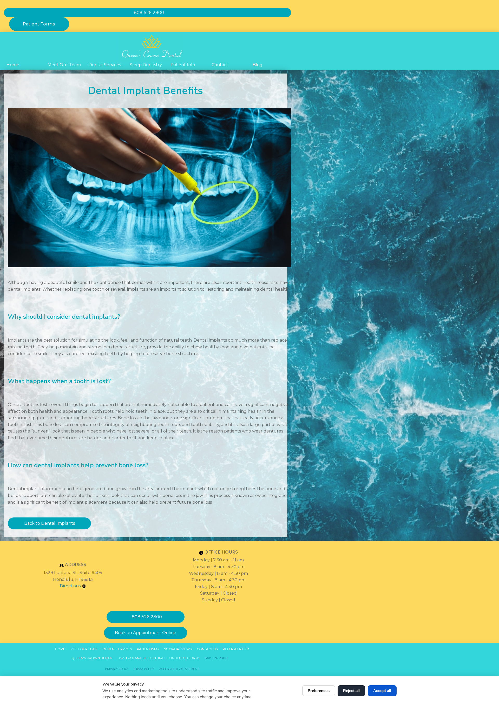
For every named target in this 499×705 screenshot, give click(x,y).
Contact (220, 64)
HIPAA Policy (144, 669)
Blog (257, 64)
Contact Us (207, 649)
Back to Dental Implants (49, 523)
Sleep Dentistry (146, 64)
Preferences (319, 690)
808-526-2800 (216, 658)
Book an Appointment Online (145, 632)
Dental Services (105, 64)
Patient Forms (39, 23)
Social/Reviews (178, 649)
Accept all (382, 690)
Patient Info (182, 64)
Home (12, 64)
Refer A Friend (236, 649)
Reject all (351, 690)
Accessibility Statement (179, 669)
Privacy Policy (117, 669)
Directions (70, 585)
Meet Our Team (64, 64)
